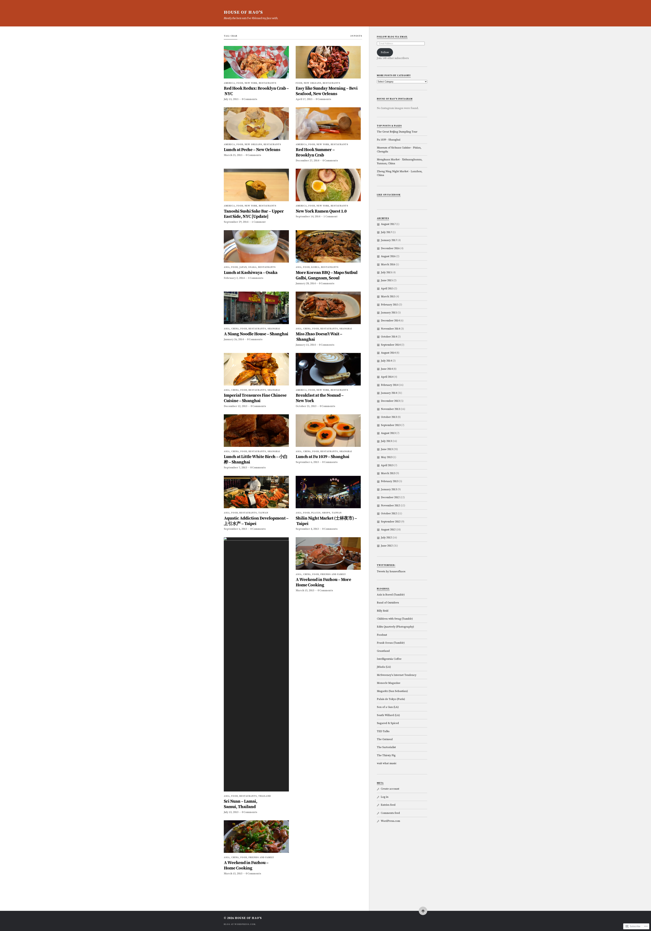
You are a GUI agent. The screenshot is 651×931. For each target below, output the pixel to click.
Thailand (264, 796)
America (229, 83)
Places (316, 512)
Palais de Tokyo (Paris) (391, 699)
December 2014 (390, 320)
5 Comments (255, 278)
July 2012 (386, 537)
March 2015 (388, 296)
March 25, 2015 (233, 155)
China (235, 328)
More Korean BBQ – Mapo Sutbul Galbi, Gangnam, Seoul (326, 275)
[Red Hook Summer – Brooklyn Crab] (328, 123)
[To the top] (423, 911)
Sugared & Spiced (388, 723)
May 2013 (386, 457)
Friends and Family (333, 574)
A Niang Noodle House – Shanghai (256, 334)
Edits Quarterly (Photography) (395, 626)
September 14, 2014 (308, 216)
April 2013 (387, 465)
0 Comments (249, 99)
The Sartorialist (386, 747)
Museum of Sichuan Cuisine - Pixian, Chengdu (399, 149)
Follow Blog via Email (392, 36)
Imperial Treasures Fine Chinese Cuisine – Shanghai (255, 398)
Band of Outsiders (388, 602)
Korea (315, 267)
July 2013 (386, 441)
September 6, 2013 (307, 462)
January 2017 (389, 240)
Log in (384, 797)
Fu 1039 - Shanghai (388, 139)
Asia (227, 267)
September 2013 (390, 425)
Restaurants (267, 83)
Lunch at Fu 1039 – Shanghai (322, 457)
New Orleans (312, 83)
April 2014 (387, 377)
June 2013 (387, 449)
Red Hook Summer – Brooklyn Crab (315, 152)
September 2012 (390, 521)
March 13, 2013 (305, 590)
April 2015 (387, 288)
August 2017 (388, 224)
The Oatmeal (385, 739)
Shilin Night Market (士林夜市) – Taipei (326, 521)
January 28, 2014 (305, 283)
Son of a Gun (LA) (388, 707)
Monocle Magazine (388, 683)
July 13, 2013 (231, 812)
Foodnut (382, 635)
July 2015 (386, 272)
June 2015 (387, 280)
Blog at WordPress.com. (240, 924)
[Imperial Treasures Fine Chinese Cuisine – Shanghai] (256, 369)
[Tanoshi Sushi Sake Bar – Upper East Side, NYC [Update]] (256, 185)
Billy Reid (382, 610)
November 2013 (390, 409)
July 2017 (386, 232)
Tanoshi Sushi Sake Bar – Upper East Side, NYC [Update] (254, 214)
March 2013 (388, 473)
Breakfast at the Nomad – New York (319, 398)
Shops (326, 512)
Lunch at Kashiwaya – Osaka (250, 272)
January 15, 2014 (305, 344)
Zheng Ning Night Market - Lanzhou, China (399, 173)
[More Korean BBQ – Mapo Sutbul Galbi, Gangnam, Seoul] (328, 246)
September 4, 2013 (307, 529)
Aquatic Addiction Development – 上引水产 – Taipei (256, 521)
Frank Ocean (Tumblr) (391, 643)
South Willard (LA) (388, 715)
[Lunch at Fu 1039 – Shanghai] (328, 430)
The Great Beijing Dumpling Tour (397, 131)
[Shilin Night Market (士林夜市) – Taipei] (328, 492)
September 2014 (390, 344)
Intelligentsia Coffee (389, 659)
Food (239, 83)
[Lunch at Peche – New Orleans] (256, 123)
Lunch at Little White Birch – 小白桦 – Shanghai (256, 459)
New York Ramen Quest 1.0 (321, 211)
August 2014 (388, 352)
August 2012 (388, 529)
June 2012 (387, 545)
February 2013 (389, 481)
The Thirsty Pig (386, 755)
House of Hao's (243, 12)
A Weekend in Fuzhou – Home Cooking (246, 865)
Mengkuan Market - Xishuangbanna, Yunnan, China (399, 161)
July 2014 (386, 360)
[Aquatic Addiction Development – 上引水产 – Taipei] (256, 492)
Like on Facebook (389, 194)
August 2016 (388, 256)
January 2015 (389, 312)
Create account (390, 788)
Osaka (252, 267)
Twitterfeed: (386, 565)
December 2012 (390, 497)
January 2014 (389, 393)
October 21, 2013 (306, 406)
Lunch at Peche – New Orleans (252, 150)
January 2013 (389, 489)
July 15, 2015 (231, 99)
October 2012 (389, 513)
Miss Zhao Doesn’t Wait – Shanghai (319, 337)
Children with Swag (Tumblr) (395, 618)
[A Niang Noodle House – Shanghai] (256, 308)
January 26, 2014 (234, 339)
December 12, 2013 (235, 406)
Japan (243, 267)
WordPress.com (390, 821)
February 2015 (389, 304)
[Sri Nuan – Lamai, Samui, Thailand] (256, 664)
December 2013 (390, 401)
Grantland (383, 651)
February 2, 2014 (234, 278)
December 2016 (390, 248)
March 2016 (388, 264)
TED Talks (383, 731)
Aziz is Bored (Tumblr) (391, 594)
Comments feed (390, 813)
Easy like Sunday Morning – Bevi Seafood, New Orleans (327, 91)
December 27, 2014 (307, 160)
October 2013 (389, 417)
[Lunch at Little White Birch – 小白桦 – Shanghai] (256, 430)
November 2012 (390, 505)
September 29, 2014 (236, 222)
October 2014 (389, 336)
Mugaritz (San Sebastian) (392, 691)
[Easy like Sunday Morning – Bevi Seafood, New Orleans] (328, 62)
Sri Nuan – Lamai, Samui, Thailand (240, 804)
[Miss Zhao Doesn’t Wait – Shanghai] (328, 308)
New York (251, 83)
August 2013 (388, 433)
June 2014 (387, 369)
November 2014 (390, 328)
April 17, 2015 (304, 99)
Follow (385, 52)
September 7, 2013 (235, 467)
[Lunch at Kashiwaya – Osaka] (256, 246)
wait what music (387, 763)
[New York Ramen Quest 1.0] (328, 185)
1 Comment (259, 222)
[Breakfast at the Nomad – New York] (328, 369)
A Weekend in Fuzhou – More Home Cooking (323, 582)
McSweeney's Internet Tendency (396, 675)
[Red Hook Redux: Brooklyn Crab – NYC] (256, 62)
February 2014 (389, 385)
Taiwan (263, 512)
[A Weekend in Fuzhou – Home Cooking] (256, 836)
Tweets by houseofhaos (391, 571)
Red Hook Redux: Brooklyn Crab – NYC (256, 91)
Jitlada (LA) (384, 667)
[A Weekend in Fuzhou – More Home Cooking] (328, 553)
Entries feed (388, 805)
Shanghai (274, 328)
